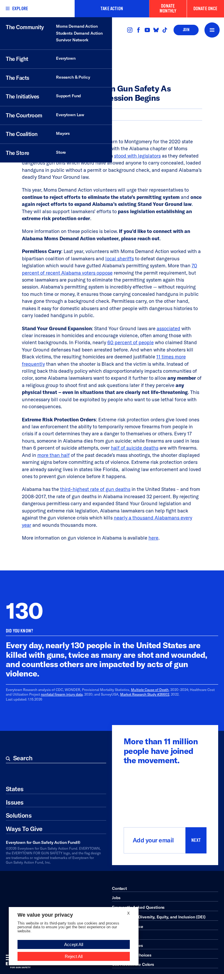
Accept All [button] (73, 944)
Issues (15, 802)
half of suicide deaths (134, 448)
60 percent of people (130, 342)
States (15, 789)
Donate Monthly (168, 8)
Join (186, 29)
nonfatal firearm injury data (62, 694)
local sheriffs (119, 258)
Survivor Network (72, 40)
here (153, 538)
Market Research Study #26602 (144, 694)
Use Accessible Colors (133, 964)
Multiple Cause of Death (150, 689)
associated (168, 328)
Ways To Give (24, 829)
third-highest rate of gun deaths (95, 489)
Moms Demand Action (76, 26)
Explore (20, 8)
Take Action (112, 8)
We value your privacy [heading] (45, 915)
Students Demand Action (79, 33)
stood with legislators (137, 156)
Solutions (19, 815)
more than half (53, 455)
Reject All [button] (74, 956)
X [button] (128, 913)
